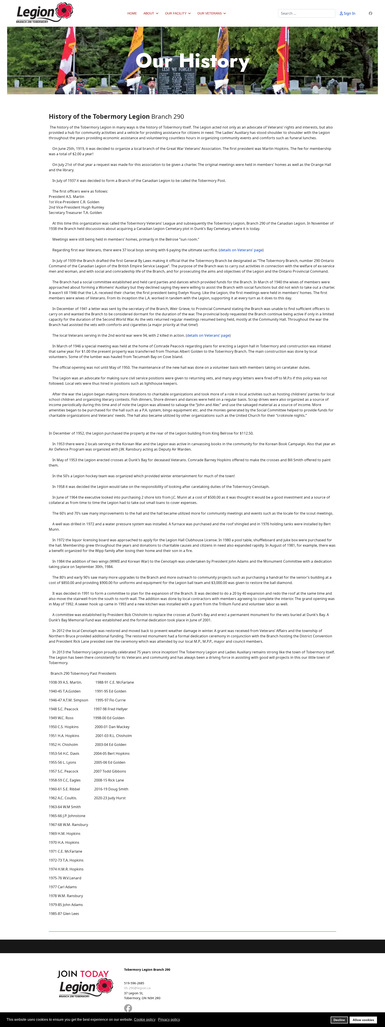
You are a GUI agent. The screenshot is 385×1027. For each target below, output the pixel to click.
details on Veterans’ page (241, 250)
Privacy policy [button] (169, 1019)
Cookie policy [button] (145, 1019)
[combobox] (306, 13)
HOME (132, 13)
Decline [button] (339, 1020)
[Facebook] (370, 13)
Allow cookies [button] (363, 1020)
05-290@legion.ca (137, 988)
